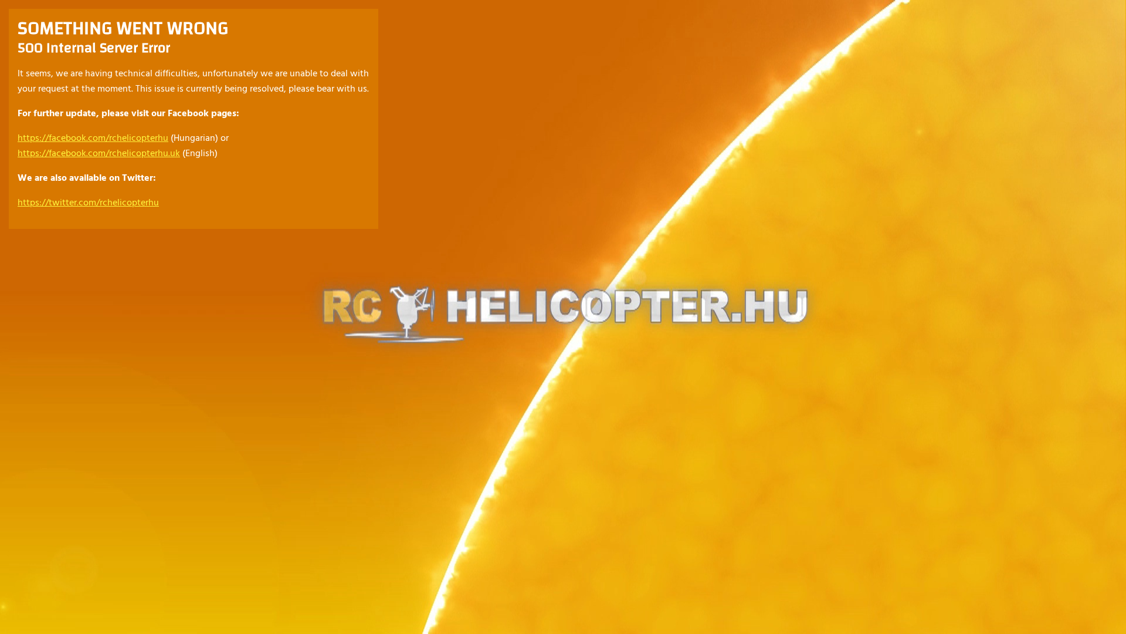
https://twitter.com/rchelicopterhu (88, 203)
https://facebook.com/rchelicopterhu (93, 138)
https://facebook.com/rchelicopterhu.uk (99, 153)
